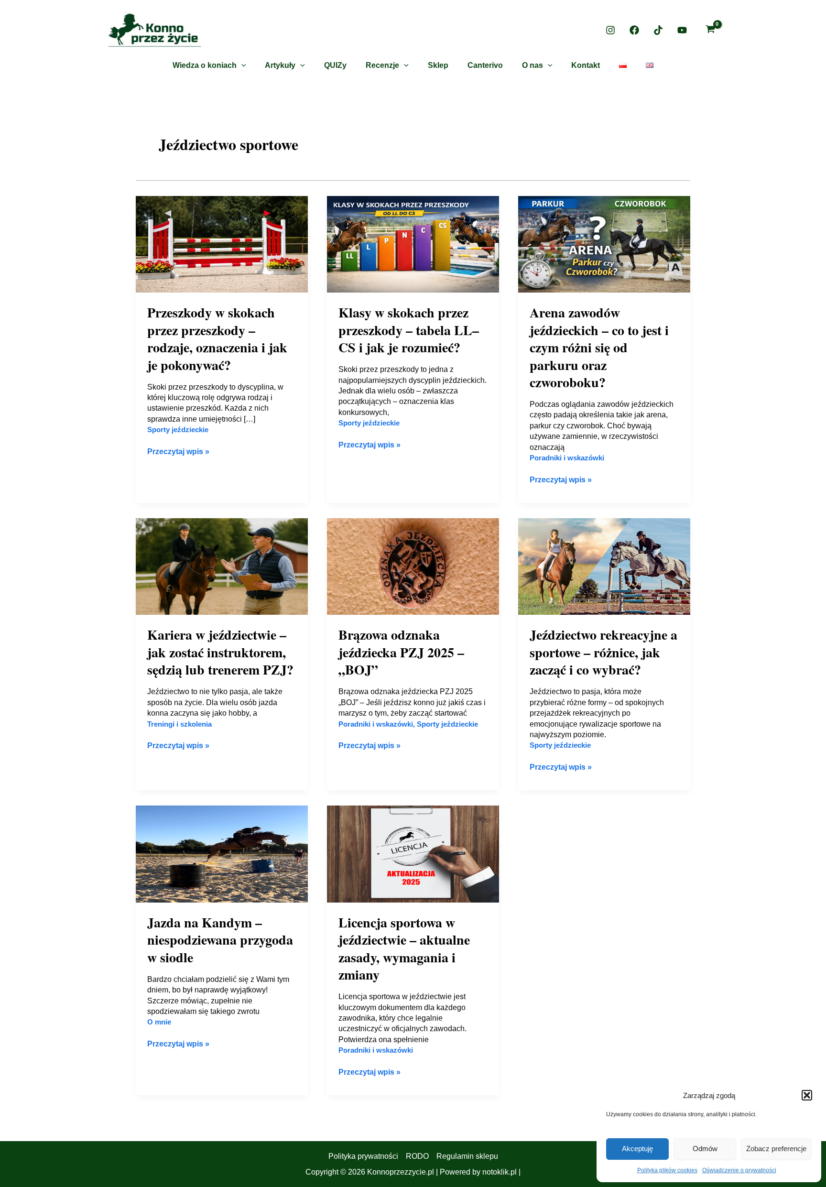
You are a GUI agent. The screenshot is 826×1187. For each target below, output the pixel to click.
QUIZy (335, 65)
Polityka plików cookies (667, 1170)
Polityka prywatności (363, 1156)
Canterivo (485, 65)
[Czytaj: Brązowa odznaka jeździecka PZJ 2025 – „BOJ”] (413, 566)
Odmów (705, 1148)
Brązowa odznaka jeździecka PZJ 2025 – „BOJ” (401, 652)
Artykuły (280, 65)
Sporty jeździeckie (177, 429)
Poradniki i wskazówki (567, 458)
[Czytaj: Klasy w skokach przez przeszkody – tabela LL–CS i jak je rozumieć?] (413, 244)
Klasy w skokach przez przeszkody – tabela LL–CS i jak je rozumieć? (408, 330)
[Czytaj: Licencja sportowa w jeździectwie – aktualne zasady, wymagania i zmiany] (413, 853)
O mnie (159, 1022)
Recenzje (382, 65)
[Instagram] (610, 30)
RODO (417, 1156)
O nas (532, 65)
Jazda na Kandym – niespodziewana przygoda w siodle (220, 940)
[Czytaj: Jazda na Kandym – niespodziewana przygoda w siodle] (222, 853)
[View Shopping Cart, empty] (710, 30)
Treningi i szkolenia (179, 724)
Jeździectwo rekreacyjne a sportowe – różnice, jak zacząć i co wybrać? (603, 652)
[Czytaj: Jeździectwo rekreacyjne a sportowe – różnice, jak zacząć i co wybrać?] (604, 566)
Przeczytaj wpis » (178, 451)
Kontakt (585, 65)
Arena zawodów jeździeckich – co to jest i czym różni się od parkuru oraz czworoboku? (599, 347)
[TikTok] (658, 30)
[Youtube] (682, 30)
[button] (807, 1095)
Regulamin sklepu (467, 1156)
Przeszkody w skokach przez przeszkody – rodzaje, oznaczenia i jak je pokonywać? (217, 338)
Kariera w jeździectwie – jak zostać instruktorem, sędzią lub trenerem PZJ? (220, 652)
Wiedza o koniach (205, 65)
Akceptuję (637, 1148)
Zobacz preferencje (776, 1148)
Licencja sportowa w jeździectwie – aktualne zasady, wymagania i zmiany (404, 948)
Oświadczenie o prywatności (739, 1170)
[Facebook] (634, 30)
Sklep (438, 65)
